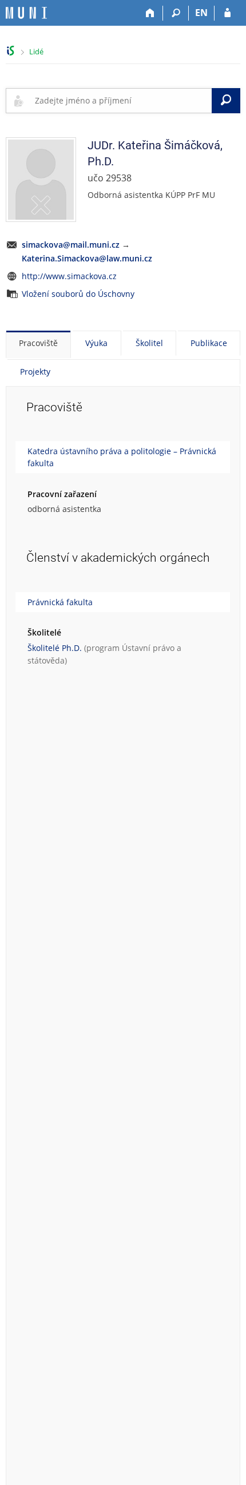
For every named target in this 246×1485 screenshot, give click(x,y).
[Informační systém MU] (10, 50)
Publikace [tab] (209, 343)
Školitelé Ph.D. (54, 647)
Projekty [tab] (35, 371)
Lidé (36, 51)
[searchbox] (121, 100)
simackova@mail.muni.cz (71, 244)
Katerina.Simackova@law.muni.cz (87, 258)
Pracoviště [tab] (38, 343)
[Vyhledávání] (176, 13)
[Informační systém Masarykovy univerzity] (26, 13)
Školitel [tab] (149, 343)
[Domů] (150, 13)
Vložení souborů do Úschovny (78, 293)
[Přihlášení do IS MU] (227, 13)
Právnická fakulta (60, 602)
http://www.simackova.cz (69, 276)
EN (201, 12)
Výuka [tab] (96, 343)
